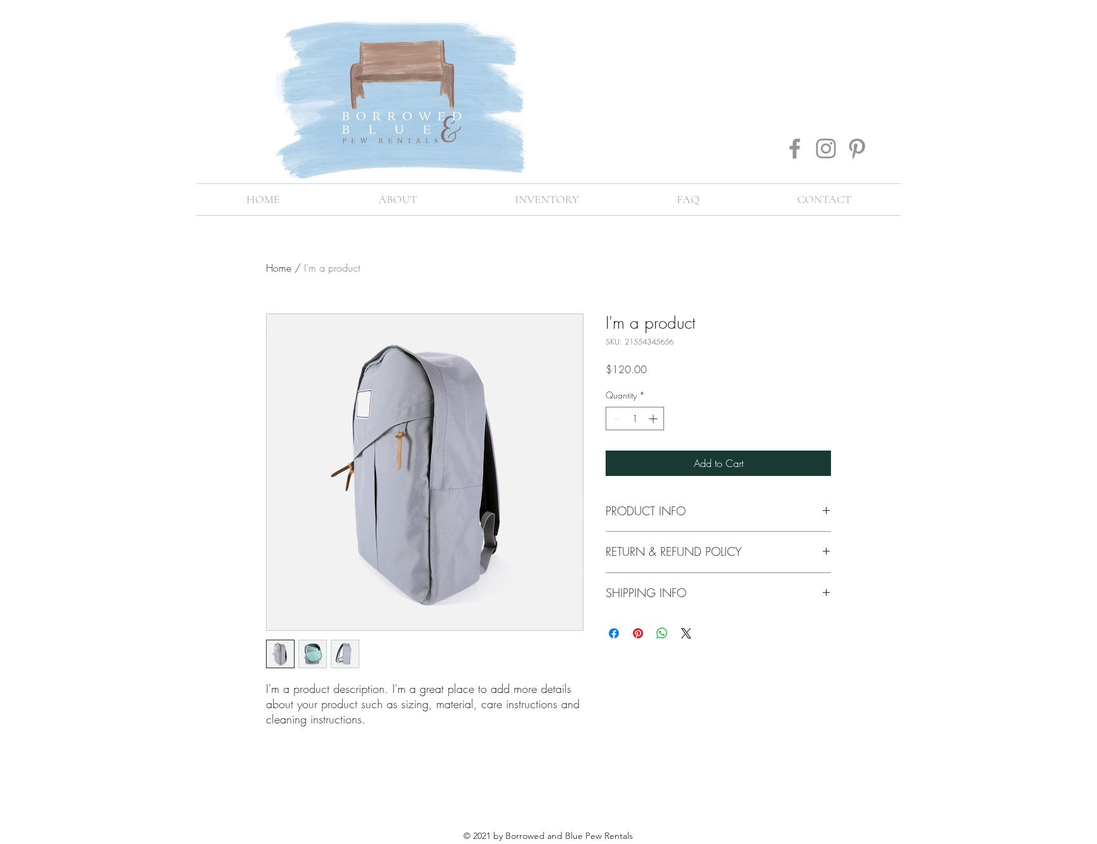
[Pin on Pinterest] (638, 633)
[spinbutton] (634, 418)
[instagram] (1020, 44)
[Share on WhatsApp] (662, 633)
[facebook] (1001, 44)
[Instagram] (826, 148)
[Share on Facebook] (614, 633)
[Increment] (654, 418)
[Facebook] (794, 148)
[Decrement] (615, 418)
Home (278, 268)
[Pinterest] (857, 148)
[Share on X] (686, 633)
